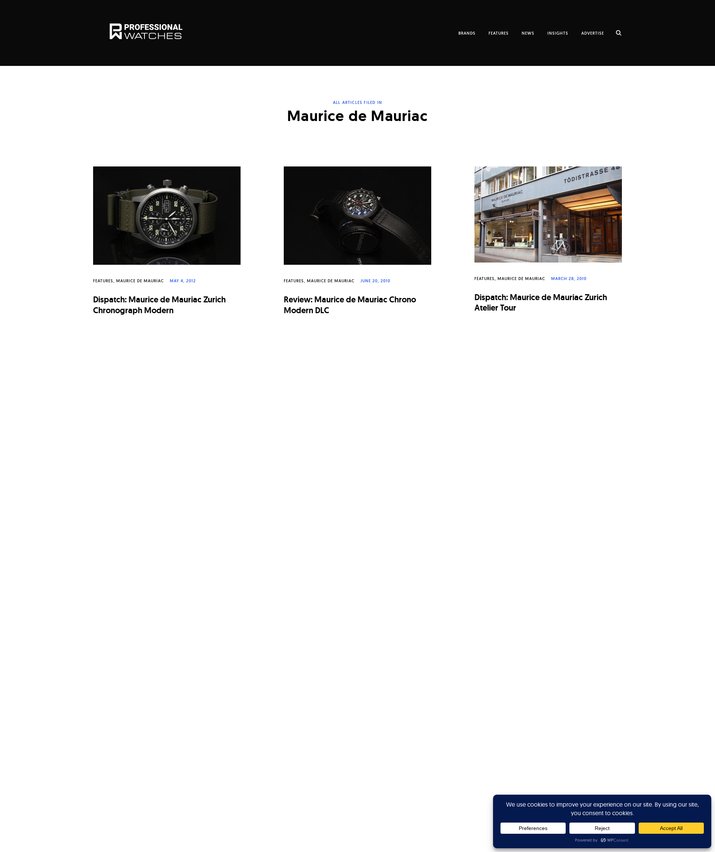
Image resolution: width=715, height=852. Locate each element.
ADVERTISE (592, 33)
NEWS (528, 33)
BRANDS (467, 33)
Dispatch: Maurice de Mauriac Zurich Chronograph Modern (159, 305)
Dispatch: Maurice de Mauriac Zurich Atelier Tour (540, 303)
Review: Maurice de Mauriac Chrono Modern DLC (350, 305)
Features (103, 280)
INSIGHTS (557, 33)
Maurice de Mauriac (140, 280)
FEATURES (499, 33)
